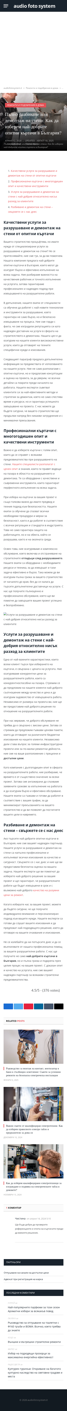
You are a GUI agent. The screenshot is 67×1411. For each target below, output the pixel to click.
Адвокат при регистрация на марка (23, 1279)
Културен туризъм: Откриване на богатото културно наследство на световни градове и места (35, 1372)
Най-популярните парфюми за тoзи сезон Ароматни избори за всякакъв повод (34, 1309)
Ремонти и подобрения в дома (42, 88)
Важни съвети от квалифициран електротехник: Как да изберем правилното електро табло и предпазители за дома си (34, 1129)
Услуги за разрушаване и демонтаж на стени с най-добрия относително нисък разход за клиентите (33, 196)
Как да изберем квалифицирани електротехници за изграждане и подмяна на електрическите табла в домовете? (33, 1186)
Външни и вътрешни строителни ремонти (35, 1342)
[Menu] (6, 6)
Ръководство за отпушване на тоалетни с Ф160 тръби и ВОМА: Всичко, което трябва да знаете (34, 1326)
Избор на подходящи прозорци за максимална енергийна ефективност (30, 1355)
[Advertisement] (33, 49)
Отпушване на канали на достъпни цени (26, 1272)
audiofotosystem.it (13, 88)
